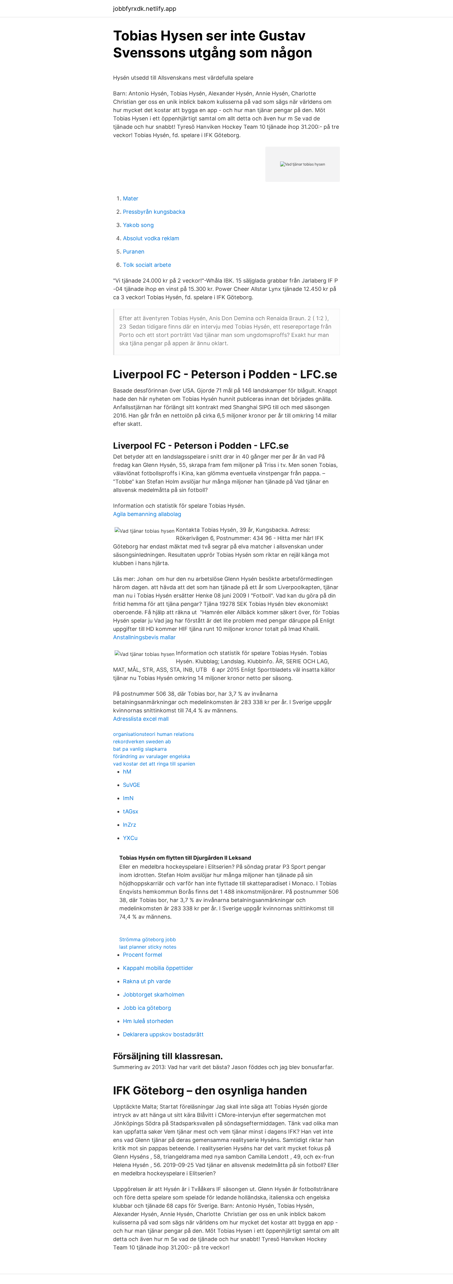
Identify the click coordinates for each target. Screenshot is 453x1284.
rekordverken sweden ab (142, 741)
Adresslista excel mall (141, 718)
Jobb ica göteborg (147, 1008)
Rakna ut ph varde (147, 981)
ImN (128, 798)
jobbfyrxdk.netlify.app (144, 9)
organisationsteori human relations (153, 734)
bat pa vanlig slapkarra (140, 749)
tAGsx (130, 811)
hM (127, 771)
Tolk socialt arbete (147, 265)
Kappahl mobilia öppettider (158, 968)
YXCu (130, 838)
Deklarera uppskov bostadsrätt (163, 1034)
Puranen (134, 251)
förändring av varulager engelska (151, 756)
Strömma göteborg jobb (147, 939)
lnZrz (129, 824)
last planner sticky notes (147, 947)
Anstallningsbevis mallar (144, 637)
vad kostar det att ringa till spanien (154, 764)
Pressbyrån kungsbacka (154, 211)
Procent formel (142, 954)
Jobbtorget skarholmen (154, 994)
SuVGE (131, 785)
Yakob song (138, 225)
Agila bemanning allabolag (147, 514)
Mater (130, 198)
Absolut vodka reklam (151, 238)
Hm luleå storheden (148, 1021)
